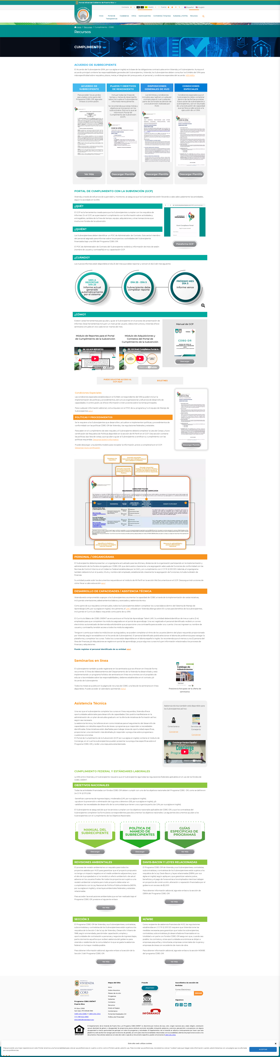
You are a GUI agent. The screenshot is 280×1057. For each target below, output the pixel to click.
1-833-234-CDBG (80, 1014)
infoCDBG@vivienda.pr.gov (84, 1020)
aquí (91, 411)
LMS (128, 609)
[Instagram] (181, 1005)
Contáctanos (112, 1011)
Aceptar (263, 1049)
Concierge (173, 732)
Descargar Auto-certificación (87, 448)
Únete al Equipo (114, 1008)
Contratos (111, 1002)
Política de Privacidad (116, 1017)
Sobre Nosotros (114, 990)
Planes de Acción (114, 993)
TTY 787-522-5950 (81, 1017)
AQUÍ (123, 689)
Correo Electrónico (183, 990)
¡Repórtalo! (150, 988)
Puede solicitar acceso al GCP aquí (118, 381)
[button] (276, 1043)
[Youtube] (185, 1005)
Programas (112, 996)
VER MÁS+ (190, 75)
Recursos (111, 1005)
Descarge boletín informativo (105, 440)
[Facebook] (176, 1005)
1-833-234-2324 (95, 1014)
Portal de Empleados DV (117, 1014)
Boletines (162, 381)
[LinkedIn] (189, 1005)
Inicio (79, 27)
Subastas (111, 999)
